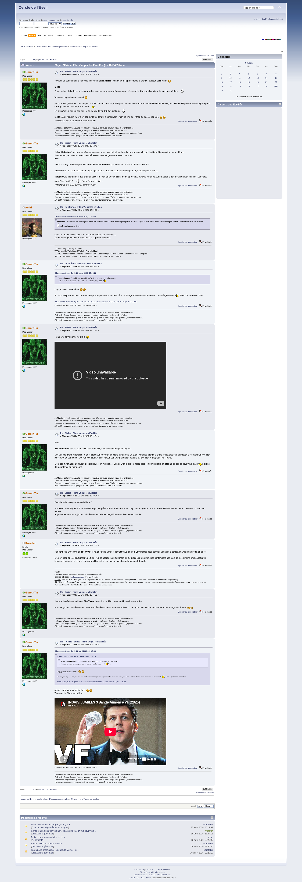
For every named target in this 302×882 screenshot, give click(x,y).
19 (249, 82)
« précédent (201, 56)
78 (34, 60)
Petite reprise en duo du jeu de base (48, 837)
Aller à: (194, 806)
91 (47, 60)
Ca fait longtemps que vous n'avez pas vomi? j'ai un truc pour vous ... (63, 831)
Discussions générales (42, 834)
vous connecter (50, 20)
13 (258, 78)
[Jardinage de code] (23, 115)
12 (249, 78)
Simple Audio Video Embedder (152, 872)
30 (222, 91)
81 (43, 60)
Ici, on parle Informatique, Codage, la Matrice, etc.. (54, 850)
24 (230, 86)
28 (266, 86)
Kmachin (30, 543)
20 (258, 82)
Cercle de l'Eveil (33, 7)
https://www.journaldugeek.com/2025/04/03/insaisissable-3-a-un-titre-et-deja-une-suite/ (96, 301)
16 (222, 82)
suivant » (210, 56)
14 (266, 78)
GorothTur (31, 71)
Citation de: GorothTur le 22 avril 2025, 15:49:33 (75, 651)
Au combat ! (37, 840)
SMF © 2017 (150, 870)
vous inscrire (67, 20)
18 (240, 82)
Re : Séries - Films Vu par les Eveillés (78, 71)
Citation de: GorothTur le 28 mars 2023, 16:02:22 (75, 273)
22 (276, 82)
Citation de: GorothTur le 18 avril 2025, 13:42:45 (75, 217)
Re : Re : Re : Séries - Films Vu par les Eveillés (83, 642)
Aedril (29, 207)
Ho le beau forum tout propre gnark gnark (50, 824)
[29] (276, 86)
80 (40, 60)
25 (240, 86)
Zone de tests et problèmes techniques (50, 827)
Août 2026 (249, 63)
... (29, 60)
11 (239, 78)
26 (249, 86)
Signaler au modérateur (187, 121)
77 (31, 60)
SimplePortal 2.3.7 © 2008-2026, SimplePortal (152, 875)
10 (230, 78)
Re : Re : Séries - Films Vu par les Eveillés (81, 207)
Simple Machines (163, 870)
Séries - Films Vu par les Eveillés (46, 843)
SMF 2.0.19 (139, 870)
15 (276, 78)
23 (222, 86)
